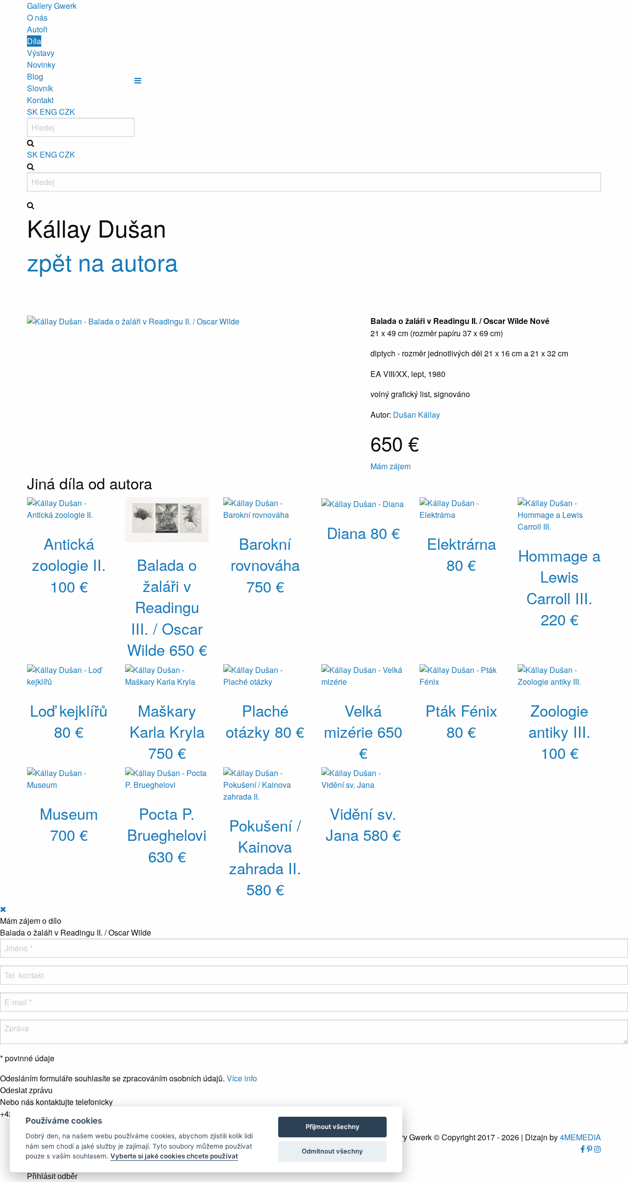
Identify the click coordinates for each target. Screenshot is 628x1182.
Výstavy (40, 52)
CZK (67, 111)
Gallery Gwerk (52, 5)
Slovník (40, 88)
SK (32, 111)
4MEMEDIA (580, 1137)
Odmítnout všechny (332, 1151)
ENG (48, 111)
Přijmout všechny (333, 1126)
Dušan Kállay (416, 414)
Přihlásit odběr (52, 1177)
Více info (242, 1078)
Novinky (41, 64)
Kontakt (40, 100)
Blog (35, 76)
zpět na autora (102, 261)
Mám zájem (390, 466)
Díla (34, 41)
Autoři (37, 29)
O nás (37, 17)
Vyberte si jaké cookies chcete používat (174, 1156)
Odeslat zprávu (26, 1091)
